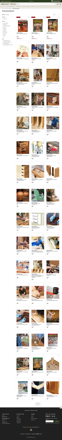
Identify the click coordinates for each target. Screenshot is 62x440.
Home (3, 8)
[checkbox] (2, 18)
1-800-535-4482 (4, 416)
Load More (37, 404)
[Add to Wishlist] (29, 17)
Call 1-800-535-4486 (56, 1)
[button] (56, 14)
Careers (32, 417)
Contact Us (3, 420)
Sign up (57, 421)
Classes (59, 6)
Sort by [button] (54, 14)
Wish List (18, 417)
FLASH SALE (31, 1)
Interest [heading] (3, 21)
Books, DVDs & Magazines (8, 8)
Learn (56, 6)
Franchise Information (34, 418)
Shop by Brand (19, 422)
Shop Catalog (18, 421)
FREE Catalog (18, 418)
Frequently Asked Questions (6, 423)
